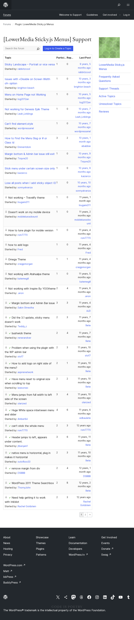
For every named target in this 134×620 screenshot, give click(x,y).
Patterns (41, 554)
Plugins (40, 548)
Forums (7, 14)
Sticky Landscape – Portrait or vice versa (30, 64)
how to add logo (18, 245)
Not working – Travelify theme (26, 197)
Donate (107, 548)
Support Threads (109, 88)
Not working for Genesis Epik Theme (27, 109)
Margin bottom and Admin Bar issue (33, 303)
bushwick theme (21, 333)
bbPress (10, 576)
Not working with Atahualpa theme (29, 274)
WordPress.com (14, 565)
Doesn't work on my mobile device (29, 212)
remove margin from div (26, 468)
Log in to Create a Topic (58, 48)
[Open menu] (129, 5)
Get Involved (109, 537)
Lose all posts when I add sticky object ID (30, 183)
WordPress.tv (78, 554)
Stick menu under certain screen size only (30, 168)
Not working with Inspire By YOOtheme (32, 288)
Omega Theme (17, 259)
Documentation (78, 543)
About (6, 537)
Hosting (8, 548)
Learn (72, 537)
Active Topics (107, 96)
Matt (7, 571)
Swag (106, 554)
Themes (41, 543)
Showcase (42, 537)
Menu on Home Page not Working (25, 94)
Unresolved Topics (110, 103)
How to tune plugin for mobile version (30, 230)
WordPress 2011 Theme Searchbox (33, 483)
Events (105, 543)
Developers (75, 548)
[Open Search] (119, 5)
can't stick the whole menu (28, 425)
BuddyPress (12, 582)
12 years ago (84, 425)
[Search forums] (38, 48)
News (6, 543)
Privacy (7, 554)
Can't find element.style (19, 123)
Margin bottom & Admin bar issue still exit (30, 154)
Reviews (104, 111)
